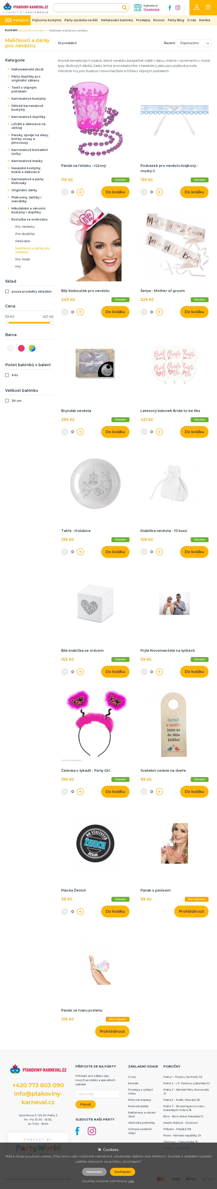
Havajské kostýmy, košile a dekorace (26, 170)
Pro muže (22, 259)
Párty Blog (176, 20)
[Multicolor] (32, 348)
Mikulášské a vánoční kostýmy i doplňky (28, 210)
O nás (191, 20)
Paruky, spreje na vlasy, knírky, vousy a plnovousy (30, 139)
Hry (18, 266)
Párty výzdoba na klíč (81, 20)
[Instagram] (177, 7)
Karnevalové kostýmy (28, 98)
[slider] (7, 322)
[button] (196, 7)
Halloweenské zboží (27, 69)
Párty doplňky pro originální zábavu (25, 78)
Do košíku (115, 192)
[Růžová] (21, 348)
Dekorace (22, 241)
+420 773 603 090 (38, 1085)
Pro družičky (25, 234)
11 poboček (151, 9)
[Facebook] (169, 7)
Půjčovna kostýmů (46, 20)
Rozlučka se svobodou (29, 219)
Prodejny (143, 20)
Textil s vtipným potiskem (24, 89)
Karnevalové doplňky (28, 117)
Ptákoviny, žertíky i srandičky (26, 199)
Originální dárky (24, 190)
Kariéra (204, 20)
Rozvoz (159, 20)
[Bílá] (10, 348)
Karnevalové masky (27, 161)
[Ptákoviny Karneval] (25, 7)
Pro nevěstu (25, 227)
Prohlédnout (191, 911)
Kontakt (11, 30)
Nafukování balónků (117, 20)
